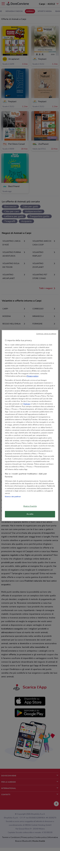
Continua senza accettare (46, 334)
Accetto (30, 514)
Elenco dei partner (13, 496)
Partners (26, 404)
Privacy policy (32, 376)
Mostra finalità (30, 506)
